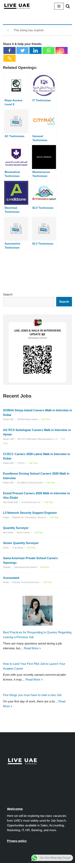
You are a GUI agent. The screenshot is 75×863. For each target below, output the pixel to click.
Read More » (32, 648)
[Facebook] (9, 50)
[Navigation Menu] (59, 6)
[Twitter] (22, 50)
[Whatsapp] (48, 50)
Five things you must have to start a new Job (32, 695)
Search (7, 294)
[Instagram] (61, 50)
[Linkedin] (35, 50)
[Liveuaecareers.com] (17, 6)
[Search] (68, 6)
